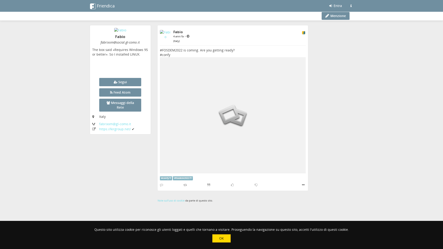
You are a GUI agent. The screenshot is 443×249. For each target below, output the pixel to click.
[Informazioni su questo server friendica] (350, 6)
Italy (176, 41)
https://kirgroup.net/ (115, 129)
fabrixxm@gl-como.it (115, 124)
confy (166, 55)
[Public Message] (188, 36)
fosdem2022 (183, 178)
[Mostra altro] (303, 184)
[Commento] (161, 184)
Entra (337, 5)
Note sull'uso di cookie (171, 200)
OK (221, 238)
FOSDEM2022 (172, 50)
